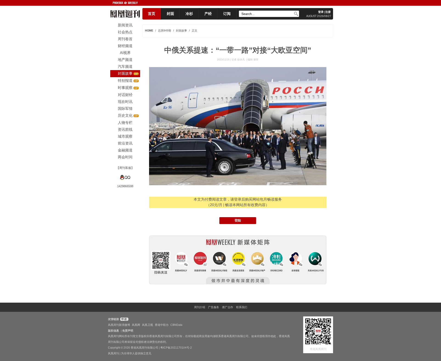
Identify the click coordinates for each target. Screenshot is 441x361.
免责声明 (127, 330)
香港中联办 (162, 325)
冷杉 (189, 14)
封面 (170, 14)
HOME (149, 30)
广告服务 (213, 307)
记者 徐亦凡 (239, 59)
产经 (208, 14)
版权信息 (113, 330)
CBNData (176, 325)
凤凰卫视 (147, 325)
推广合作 (227, 307)
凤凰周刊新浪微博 (119, 325)
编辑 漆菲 (253, 59)
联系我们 (241, 307)
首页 (151, 14)
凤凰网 (136, 325)
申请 (124, 319)
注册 (328, 12)
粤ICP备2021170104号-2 (176, 347)
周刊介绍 (199, 307)
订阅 (227, 14)
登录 (321, 12)
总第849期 (164, 30)
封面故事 (181, 30)
